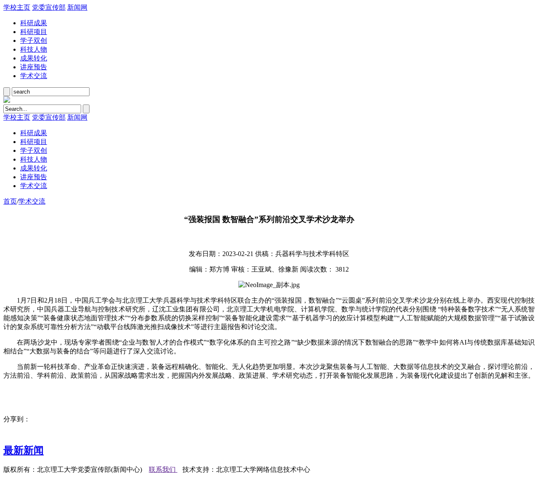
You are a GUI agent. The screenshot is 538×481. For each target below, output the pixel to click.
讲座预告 (33, 67)
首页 (10, 201)
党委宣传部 (49, 7)
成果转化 (33, 58)
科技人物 (33, 49)
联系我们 (163, 469)
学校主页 (16, 7)
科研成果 (33, 22)
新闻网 (77, 7)
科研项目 (33, 31)
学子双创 (33, 40)
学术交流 (33, 75)
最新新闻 (23, 450)
